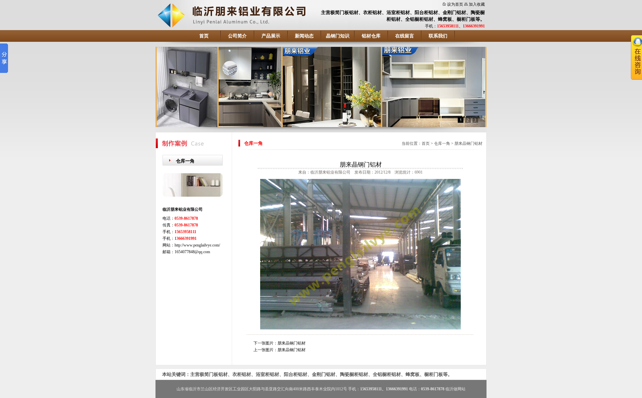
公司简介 (237, 35)
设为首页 (455, 4)
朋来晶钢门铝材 (468, 143)
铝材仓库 (371, 35)
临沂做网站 (455, 389)
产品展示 (270, 35)
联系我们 (438, 35)
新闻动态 (304, 35)
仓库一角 (185, 161)
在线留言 (404, 35)
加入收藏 (477, 4)
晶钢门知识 (337, 35)
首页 (204, 35)
